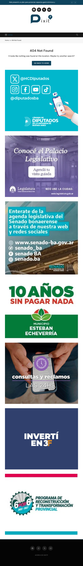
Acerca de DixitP (41, 555)
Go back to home (41, 63)
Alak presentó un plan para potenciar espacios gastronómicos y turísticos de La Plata (32, 2)
